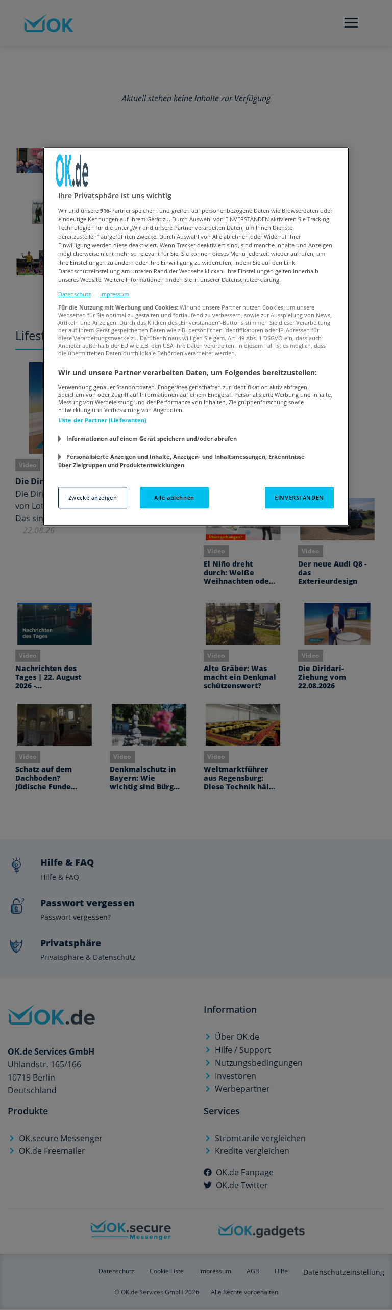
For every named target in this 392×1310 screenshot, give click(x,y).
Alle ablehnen (174, 498)
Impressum (114, 294)
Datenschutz (74, 294)
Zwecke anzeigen (92, 498)
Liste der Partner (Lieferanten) (102, 420)
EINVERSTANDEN (299, 498)
